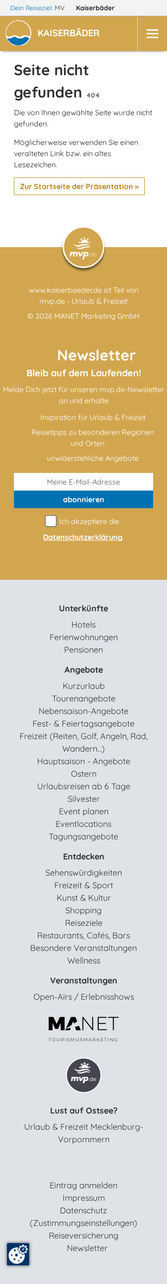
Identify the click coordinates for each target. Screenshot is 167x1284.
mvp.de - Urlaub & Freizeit (83, 301)
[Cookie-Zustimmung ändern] (18, 1254)
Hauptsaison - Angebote (83, 761)
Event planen (84, 811)
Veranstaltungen (83, 980)
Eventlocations (83, 824)
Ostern (83, 773)
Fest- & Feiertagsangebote (83, 723)
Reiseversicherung (83, 1235)
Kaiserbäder (96, 8)
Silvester (84, 798)
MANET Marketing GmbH (97, 316)
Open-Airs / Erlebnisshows (83, 996)
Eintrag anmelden (83, 1185)
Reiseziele (84, 922)
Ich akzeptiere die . (83, 529)
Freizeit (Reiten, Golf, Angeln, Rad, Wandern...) (83, 742)
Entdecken (83, 856)
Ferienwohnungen (84, 637)
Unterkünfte (83, 608)
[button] (70, 34)
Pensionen (83, 649)
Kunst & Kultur (84, 897)
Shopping (83, 910)
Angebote (83, 669)
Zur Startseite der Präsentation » (79, 186)
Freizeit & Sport (83, 885)
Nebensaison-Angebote (83, 711)
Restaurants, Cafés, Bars (83, 935)
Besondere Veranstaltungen (83, 948)
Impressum (84, 1197)
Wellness (83, 960)
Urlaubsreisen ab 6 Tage (83, 786)
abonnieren (83, 499)
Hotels (83, 624)
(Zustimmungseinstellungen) (83, 1223)
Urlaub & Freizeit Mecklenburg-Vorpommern (83, 1133)
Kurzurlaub (84, 686)
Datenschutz (83, 1210)
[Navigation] (152, 33)
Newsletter (87, 1248)
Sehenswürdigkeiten (83, 872)
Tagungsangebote (83, 836)
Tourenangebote (84, 698)
